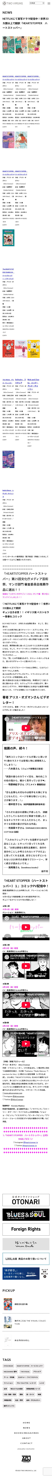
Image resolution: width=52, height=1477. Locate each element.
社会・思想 (19, 1400)
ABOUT (26, 1438)
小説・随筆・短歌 (10, 1394)
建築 (21, 1394)
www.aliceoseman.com (13, 1093)
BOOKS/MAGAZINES (26, 1433)
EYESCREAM (8, 1366)
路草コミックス (9, 1406)
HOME (26, 1423)
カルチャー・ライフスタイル (28, 1377)
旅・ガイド (30, 1394)
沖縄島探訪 (7, 1400)
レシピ (42, 1383)
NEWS (26, 1428)
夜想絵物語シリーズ (33, 1389)
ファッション (8, 1383)
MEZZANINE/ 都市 (10, 1372)
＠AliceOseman (17, 1099)
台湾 (5, 1389)
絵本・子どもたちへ (33, 1400)
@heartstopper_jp (29, 1145)
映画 (39, 1394)
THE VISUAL (25, 1372)
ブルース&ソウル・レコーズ (26, 1383)
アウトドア (37, 1372)
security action (30, 1449)
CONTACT (26, 1443)
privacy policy (21, 1449)
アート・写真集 (9, 1377)
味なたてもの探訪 (17, 1389)
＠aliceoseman (18, 1096)
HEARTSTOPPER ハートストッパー (30, 1366)
